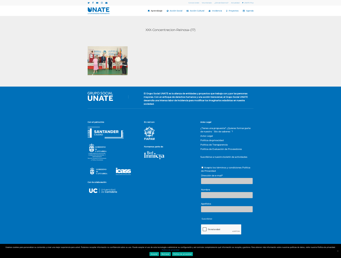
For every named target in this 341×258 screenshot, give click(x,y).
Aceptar (154, 254)
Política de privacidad (212, 140)
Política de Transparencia (214, 144)
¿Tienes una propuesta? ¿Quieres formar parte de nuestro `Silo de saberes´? (225, 130)
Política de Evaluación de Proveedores (221, 149)
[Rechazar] (337, 251)
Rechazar (165, 254)
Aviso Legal (206, 136)
